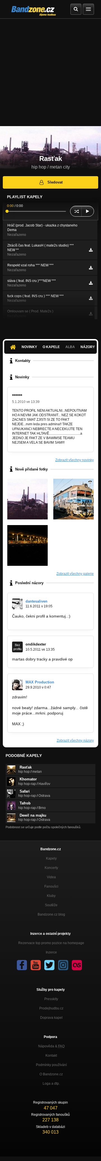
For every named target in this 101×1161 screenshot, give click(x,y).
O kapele (51, 347)
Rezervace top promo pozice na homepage (51, 943)
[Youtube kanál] (36, 965)
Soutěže (51, 905)
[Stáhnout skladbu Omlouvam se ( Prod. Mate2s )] (91, 314)
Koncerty (51, 868)
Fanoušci (51, 886)
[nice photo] (73, 499)
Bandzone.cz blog (51, 914)
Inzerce (51, 952)
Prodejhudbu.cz (51, 1008)
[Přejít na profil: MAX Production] (17, 684)
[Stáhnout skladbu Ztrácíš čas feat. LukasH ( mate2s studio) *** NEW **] (91, 250)
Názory (88, 347)
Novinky (29, 347)
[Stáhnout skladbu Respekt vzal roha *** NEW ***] (91, 268)
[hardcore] (27, 545)
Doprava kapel (51, 1018)
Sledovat (55, 182)
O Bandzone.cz (51, 1074)
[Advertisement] (50, 72)
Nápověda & (51, 1046)
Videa (51, 877)
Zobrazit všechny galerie (75, 574)
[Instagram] (63, 965)
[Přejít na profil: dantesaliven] (17, 604)
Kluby (51, 896)
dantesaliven (36, 601)
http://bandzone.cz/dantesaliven (40, 621)
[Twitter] (49, 965)
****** (17, 396)
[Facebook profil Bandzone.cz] (22, 965)
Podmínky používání (51, 1065)
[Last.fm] (77, 965)
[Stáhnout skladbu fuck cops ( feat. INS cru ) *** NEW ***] (91, 298)
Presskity (51, 999)
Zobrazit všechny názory (75, 741)
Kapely (51, 858)
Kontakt (51, 1056)
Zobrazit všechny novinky (74, 460)
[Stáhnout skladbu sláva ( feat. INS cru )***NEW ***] (91, 283)
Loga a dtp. (51, 1084)
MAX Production (40, 682)
